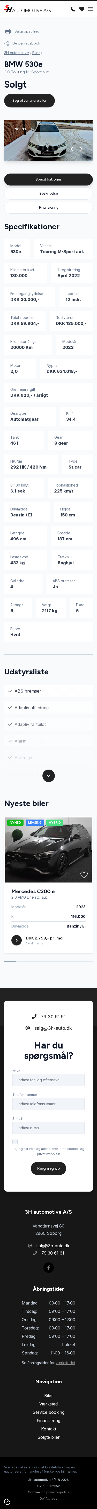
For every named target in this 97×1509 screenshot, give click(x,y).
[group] (48, 140)
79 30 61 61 (52, 1016)
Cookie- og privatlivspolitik (48, 1492)
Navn (16, 1071)
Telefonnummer (24, 1095)
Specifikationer (48, 179)
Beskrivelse (48, 193)
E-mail (17, 1119)
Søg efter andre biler (29, 100)
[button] (72, 149)
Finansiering (48, 207)
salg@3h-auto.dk (52, 1028)
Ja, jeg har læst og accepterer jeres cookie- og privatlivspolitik (48, 1151)
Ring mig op (48, 1168)
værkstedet (65, 1362)
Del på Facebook (26, 43)
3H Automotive (16, 52)
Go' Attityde (48, 1498)
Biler (36, 52)
